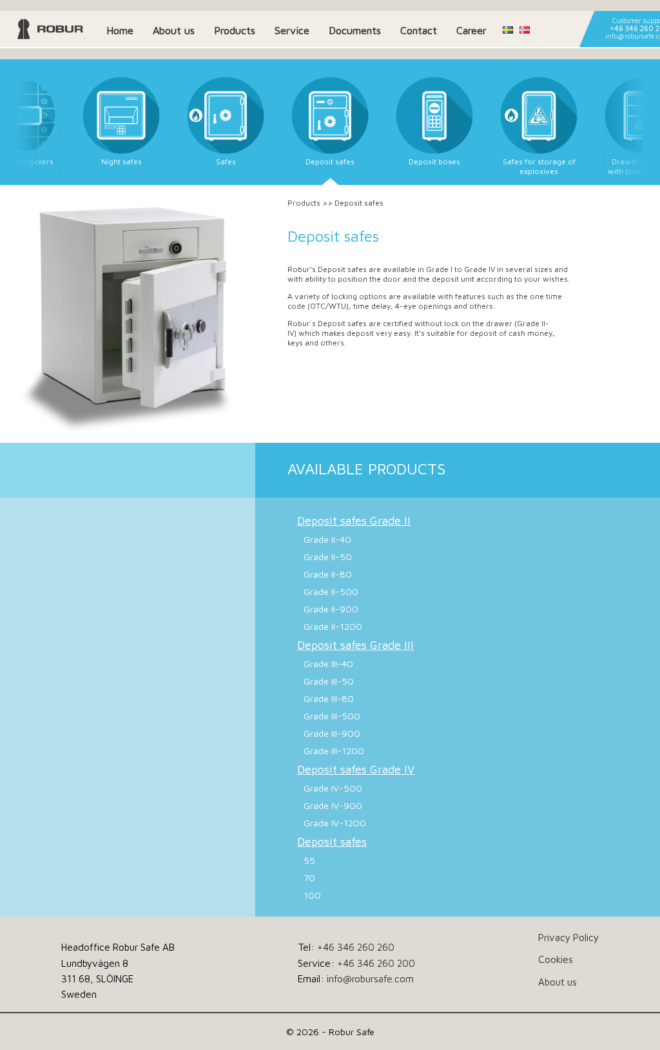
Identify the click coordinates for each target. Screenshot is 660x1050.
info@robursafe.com (370, 978)
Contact (418, 30)
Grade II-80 (328, 574)
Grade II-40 (327, 539)
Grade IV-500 (333, 788)
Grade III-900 (332, 733)
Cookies (555, 959)
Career (471, 30)
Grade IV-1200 (335, 822)
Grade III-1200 (334, 750)
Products (234, 30)
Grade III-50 (329, 681)
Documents (355, 30)
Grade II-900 (331, 608)
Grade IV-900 (333, 805)
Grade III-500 (332, 715)
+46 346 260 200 (376, 963)
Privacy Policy (568, 937)
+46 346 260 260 (355, 947)
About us (174, 30)
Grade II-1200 (333, 626)
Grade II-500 (331, 591)
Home (119, 30)
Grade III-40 (328, 663)
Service (292, 30)
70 (309, 877)
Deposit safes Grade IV (355, 769)
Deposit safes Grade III (355, 645)
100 (312, 895)
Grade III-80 (329, 698)
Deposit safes (332, 841)
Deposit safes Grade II (354, 520)
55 (309, 860)
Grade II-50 (328, 556)
